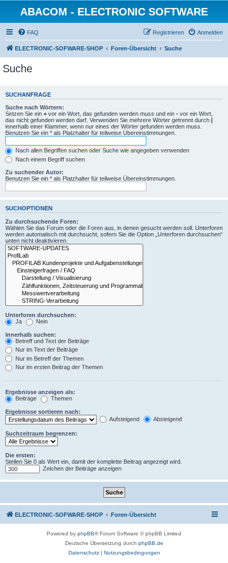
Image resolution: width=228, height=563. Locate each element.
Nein (41, 321)
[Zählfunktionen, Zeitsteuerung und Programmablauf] (74, 286)
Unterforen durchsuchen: (40, 315)
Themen (60, 398)
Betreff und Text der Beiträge (51, 341)
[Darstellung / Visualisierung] (74, 278)
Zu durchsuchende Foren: (41, 221)
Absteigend (167, 419)
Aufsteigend (123, 419)
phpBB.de (150, 543)
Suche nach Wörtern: (34, 107)
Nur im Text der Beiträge (46, 349)
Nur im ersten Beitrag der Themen (58, 367)
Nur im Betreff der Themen (49, 358)
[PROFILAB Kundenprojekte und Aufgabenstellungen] (74, 263)
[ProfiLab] (74, 256)
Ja (18, 321)
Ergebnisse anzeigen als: (40, 392)
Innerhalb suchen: (30, 334)
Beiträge (25, 398)
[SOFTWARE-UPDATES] (74, 248)
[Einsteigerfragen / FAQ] (74, 271)
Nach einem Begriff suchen (49, 159)
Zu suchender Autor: (34, 172)
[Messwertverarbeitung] (74, 293)
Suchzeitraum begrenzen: (41, 433)
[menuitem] (28, 32)
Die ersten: (20, 455)
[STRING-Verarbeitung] (74, 301)
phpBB (85, 533)
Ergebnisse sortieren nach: (43, 411)
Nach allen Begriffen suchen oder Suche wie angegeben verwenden (101, 150)
